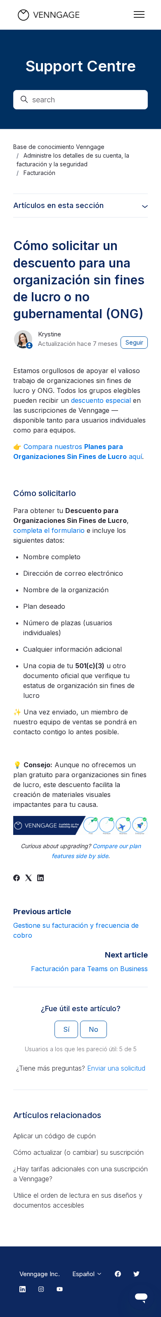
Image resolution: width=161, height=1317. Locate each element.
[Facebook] (16, 879)
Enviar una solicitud (116, 1068)
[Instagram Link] (41, 1290)
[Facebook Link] (118, 1274)
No (93, 1029)
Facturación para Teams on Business (89, 969)
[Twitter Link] (136, 1274)
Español (84, 1274)
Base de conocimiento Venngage (58, 146)
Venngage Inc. (39, 1274)
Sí (66, 1029)
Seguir (134, 342)
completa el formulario (49, 530)
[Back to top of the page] (16, 1300)
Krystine (49, 334)
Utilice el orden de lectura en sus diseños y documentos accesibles (77, 1200)
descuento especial (101, 400)
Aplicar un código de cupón (54, 1136)
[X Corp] (28, 879)
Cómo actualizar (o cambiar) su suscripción (78, 1152)
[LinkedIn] (40, 879)
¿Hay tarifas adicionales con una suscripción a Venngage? (80, 1174)
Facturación (39, 172)
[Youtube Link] (59, 1290)
